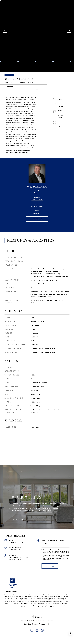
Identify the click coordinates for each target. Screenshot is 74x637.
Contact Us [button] (18, 519)
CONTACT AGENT (37, 219)
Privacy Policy (47, 559)
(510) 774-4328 (37, 199)
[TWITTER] (42, 630)
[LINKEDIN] (37, 630)
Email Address (47, 544)
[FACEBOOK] (32, 630)
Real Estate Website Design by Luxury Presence (37, 620)
